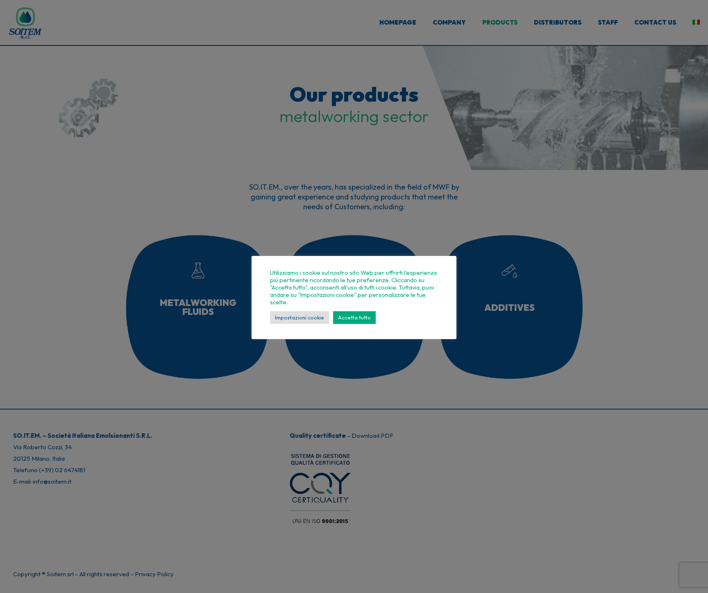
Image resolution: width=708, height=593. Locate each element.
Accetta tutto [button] (354, 317)
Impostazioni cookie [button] (299, 317)
